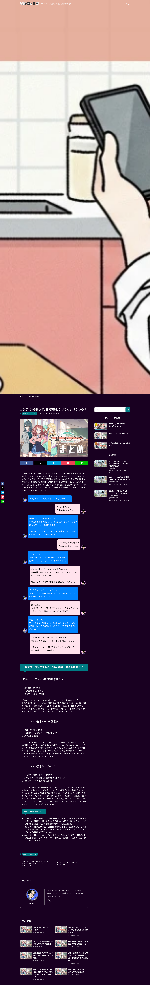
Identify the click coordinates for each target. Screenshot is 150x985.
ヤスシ (32, 903)
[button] (26, 463)
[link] (49, 900)
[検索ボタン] (127, 4)
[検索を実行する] (127, 409)
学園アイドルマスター (29, 413)
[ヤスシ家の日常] (29, 4)
